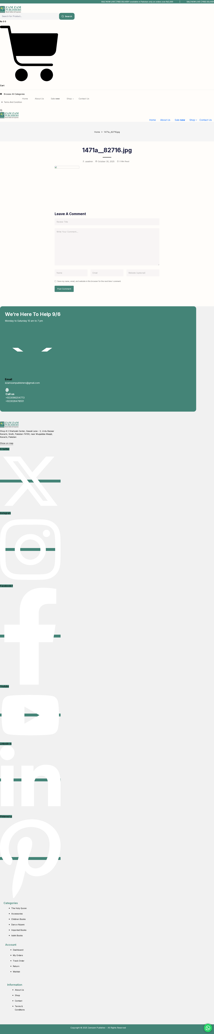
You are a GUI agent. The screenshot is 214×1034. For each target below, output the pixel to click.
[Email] (32, 350)
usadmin (89, 161)
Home (97, 132)
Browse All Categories (14, 94)
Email (8, 379)
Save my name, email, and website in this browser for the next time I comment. (89, 281)
